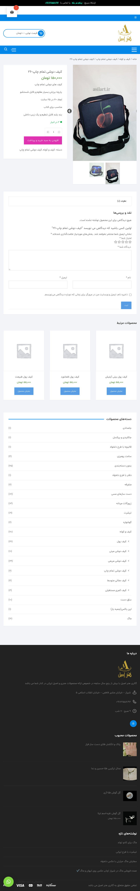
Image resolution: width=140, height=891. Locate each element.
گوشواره (127, 522)
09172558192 (52, 2)
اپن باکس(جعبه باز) (121, 609)
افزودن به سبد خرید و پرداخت (43, 140)
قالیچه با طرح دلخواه (120, 447)
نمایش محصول (116, 391)
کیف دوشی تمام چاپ (106, 59)
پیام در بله (77, 2)
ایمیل (63, 277)
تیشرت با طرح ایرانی (126, 852)
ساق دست (126, 600)
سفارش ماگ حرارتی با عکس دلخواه (119, 861)
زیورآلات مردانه (123, 503)
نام (128, 277)
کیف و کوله (124, 59)
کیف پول (121, 541)
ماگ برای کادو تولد (127, 842)
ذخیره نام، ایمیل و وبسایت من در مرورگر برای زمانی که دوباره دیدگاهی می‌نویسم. (86, 294)
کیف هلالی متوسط (116, 580)
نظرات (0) (121, 201)
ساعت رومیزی (124, 456)
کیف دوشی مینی (117, 551)
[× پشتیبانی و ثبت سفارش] (8, 882)
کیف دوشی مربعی (117, 561)
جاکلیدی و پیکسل (122, 437)
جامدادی (127, 428)
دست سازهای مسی (121, 494)
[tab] (121, 201)
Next (70, 110)
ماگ (129, 618)
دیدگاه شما (124, 247)
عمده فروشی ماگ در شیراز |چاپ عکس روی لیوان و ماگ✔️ (106, 871)
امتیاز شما (125, 238)
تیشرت (127, 513)
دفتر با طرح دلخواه (122, 475)
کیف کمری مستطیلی (115, 590)
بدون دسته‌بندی (123, 466)
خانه (134, 59)
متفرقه (128, 484)
